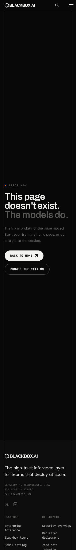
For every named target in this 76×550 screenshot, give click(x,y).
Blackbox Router (17, 537)
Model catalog (16, 545)
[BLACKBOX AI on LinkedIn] (15, 504)
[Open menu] (68, 5)
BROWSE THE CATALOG (27, 269)
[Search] (57, 5)
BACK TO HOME (21, 255)
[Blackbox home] (20, 5)
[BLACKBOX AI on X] (7, 504)
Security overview (56, 525)
